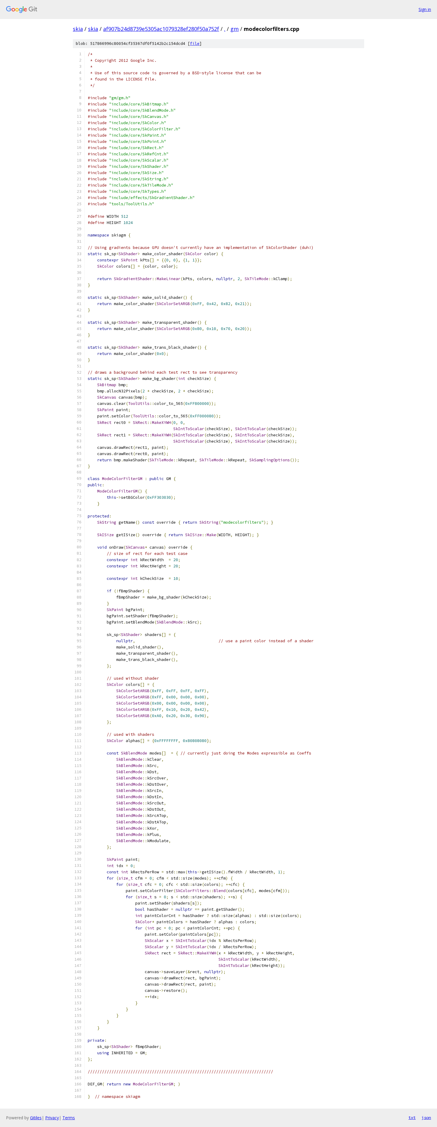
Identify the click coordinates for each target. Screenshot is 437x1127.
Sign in (425, 9)
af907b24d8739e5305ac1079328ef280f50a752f (161, 28)
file (194, 43)
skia (78, 28)
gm (234, 28)
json (426, 1117)
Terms (68, 1117)
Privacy (52, 1117)
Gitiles (36, 1117)
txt (412, 1117)
